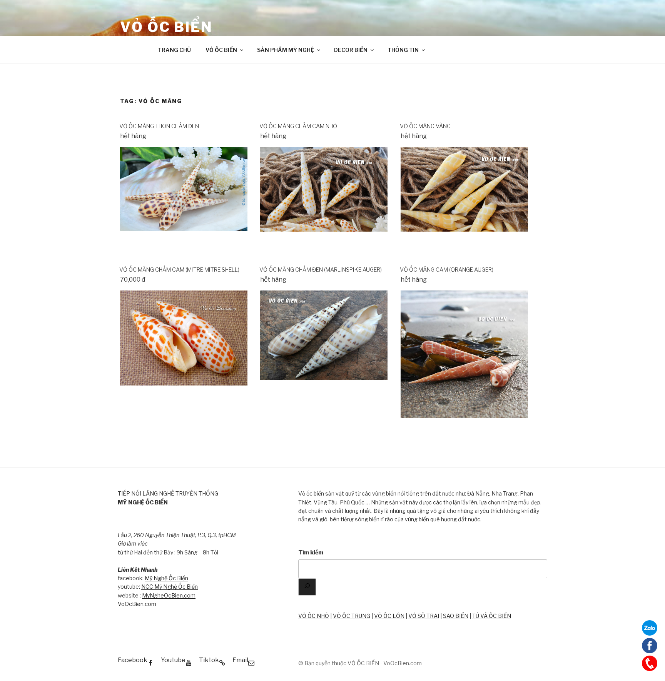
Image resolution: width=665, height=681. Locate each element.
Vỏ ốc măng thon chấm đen (159, 126)
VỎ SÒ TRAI (423, 616)
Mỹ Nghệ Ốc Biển (166, 578)
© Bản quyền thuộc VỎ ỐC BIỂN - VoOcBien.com (360, 663)
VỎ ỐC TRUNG (351, 616)
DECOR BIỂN (351, 50)
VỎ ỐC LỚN (389, 616)
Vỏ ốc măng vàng (425, 126)
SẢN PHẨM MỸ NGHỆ (285, 50)
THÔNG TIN (403, 50)
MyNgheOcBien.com (168, 595)
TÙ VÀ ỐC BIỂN (491, 616)
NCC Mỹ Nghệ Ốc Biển (169, 586)
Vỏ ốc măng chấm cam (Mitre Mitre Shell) (179, 269)
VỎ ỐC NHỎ (313, 616)
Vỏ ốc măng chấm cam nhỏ (298, 126)
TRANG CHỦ (174, 50)
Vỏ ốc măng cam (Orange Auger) (446, 269)
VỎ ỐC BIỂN (166, 26)
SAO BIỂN (455, 616)
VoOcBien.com (137, 604)
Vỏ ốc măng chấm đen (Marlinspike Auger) (320, 269)
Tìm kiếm (310, 552)
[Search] (307, 587)
